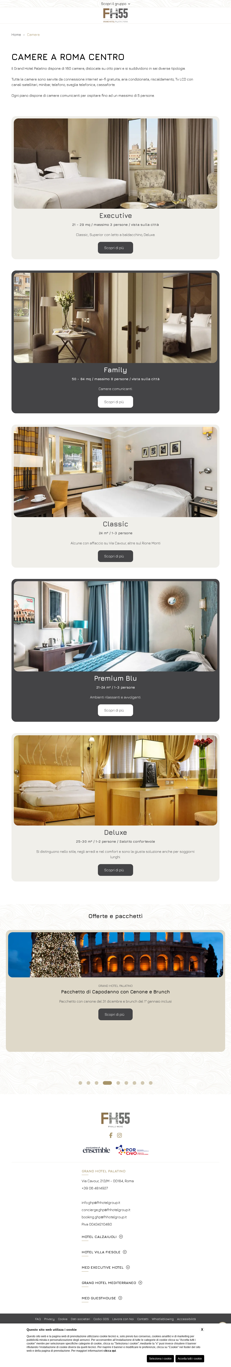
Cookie (62, 1319)
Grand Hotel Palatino (103, 1171)
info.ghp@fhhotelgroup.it (101, 1202)
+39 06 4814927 (95, 1188)
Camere (33, 34)
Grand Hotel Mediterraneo (109, 1282)
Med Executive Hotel (103, 1267)
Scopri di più (114, 248)
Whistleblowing (163, 1319)
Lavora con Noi (123, 1319)
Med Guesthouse (99, 1298)
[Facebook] (111, 1135)
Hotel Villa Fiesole (101, 1252)
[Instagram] (119, 1135)
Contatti (142, 1319)
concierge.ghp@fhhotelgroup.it (106, 1210)
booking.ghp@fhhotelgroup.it (104, 1217)
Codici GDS (101, 1319)
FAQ (38, 1319)
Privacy (49, 1319)
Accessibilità (186, 1319)
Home (16, 34)
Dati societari (80, 1319)
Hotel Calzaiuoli (99, 1236)
